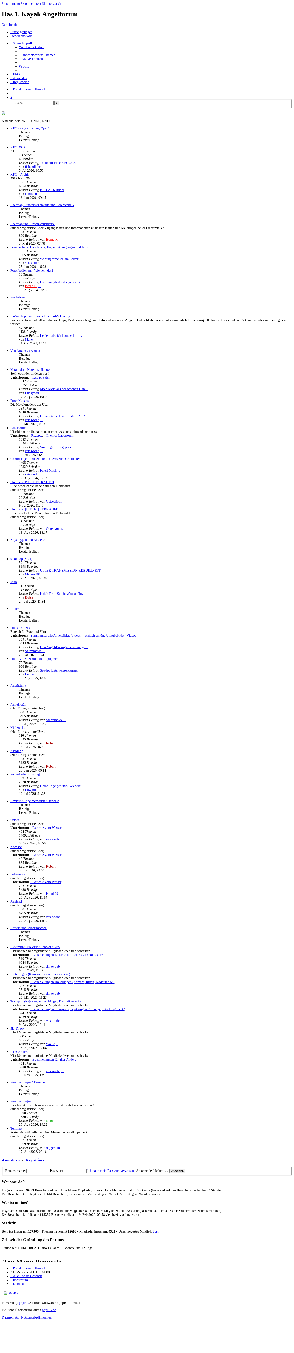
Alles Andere (19, 1052)
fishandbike (33, 166)
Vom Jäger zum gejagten (56, 447)
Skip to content (31, 3)
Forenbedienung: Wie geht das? (31, 270)
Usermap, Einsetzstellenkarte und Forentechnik (42, 205)
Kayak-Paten (41, 377)
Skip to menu (11, 3)
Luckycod (32, 393)
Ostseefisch (54, 501)
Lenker (30, 674)
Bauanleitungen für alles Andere (54, 1059)
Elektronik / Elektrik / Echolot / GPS (35, 947)
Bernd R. (52, 239)
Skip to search (51, 3)
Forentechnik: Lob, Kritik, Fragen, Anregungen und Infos (49, 247)
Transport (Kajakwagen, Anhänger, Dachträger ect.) (45, 1001)
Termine (16, 1128)
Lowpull (31, 790)
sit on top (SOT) (21, 559)
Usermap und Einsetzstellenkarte (32, 224)
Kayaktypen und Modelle (27, 540)
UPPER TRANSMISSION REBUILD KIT (70, 570)
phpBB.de (49, 1310)
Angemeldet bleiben (150, 1170)
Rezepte (36, 435)
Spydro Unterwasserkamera (59, 670)
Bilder (14, 609)
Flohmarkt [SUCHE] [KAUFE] (32, 482)
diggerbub (53, 966)
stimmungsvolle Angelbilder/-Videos (56, 635)
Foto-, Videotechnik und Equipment (34, 659)
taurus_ (51, 1120)
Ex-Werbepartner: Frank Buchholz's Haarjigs (40, 316)
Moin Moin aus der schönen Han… (64, 389)
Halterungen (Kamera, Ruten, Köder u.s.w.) (40, 974)
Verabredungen (20, 1101)
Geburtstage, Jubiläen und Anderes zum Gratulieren (45, 459)
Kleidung (16, 751)
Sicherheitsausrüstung (25, 774)
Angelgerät (17, 704)
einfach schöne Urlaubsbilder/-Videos (110, 635)
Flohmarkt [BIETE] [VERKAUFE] (34, 509)
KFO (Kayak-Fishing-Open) (29, 128)
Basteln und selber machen (28, 928)
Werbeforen (18, 297)
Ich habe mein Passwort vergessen (110, 1170)
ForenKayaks (19, 400)
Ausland (16, 901)
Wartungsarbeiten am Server (59, 259)
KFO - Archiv (19, 174)
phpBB (24, 1303)
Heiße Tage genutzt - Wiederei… (62, 786)
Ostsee (14, 820)
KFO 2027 (17, 147)
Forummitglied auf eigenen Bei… (63, 282)
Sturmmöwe (33, 651)
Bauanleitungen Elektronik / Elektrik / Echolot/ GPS (68, 955)
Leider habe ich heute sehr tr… (61, 335)
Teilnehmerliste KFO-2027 (58, 163)
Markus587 (32, 574)
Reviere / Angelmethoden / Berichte (34, 801)
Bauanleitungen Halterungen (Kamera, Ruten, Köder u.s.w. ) (73, 982)
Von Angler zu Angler (25, 350)
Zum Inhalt (9, 24)
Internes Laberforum (60, 435)
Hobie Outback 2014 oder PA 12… (64, 416)
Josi (155, 1231)
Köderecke (17, 727)
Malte (29, 339)
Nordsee (16, 847)
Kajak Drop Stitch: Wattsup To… (62, 593)
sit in (13, 582)
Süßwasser (17, 874)
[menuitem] (31, 47)
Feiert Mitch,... (50, 470)
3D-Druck (17, 1028)
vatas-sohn (32, 263)
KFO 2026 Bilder (52, 190)
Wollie (50, 1044)
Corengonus (54, 528)
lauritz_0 (31, 194)
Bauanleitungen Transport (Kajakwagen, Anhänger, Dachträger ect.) (78, 1009)
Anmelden (11, 1160)
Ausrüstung (18, 685)
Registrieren (36, 1160)
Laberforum (18, 428)
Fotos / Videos (20, 628)
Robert (29, 597)
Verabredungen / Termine (27, 1082)
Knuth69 (52, 893)
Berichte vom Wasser (46, 827)
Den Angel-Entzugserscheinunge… (64, 647)
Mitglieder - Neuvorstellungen (30, 369)
